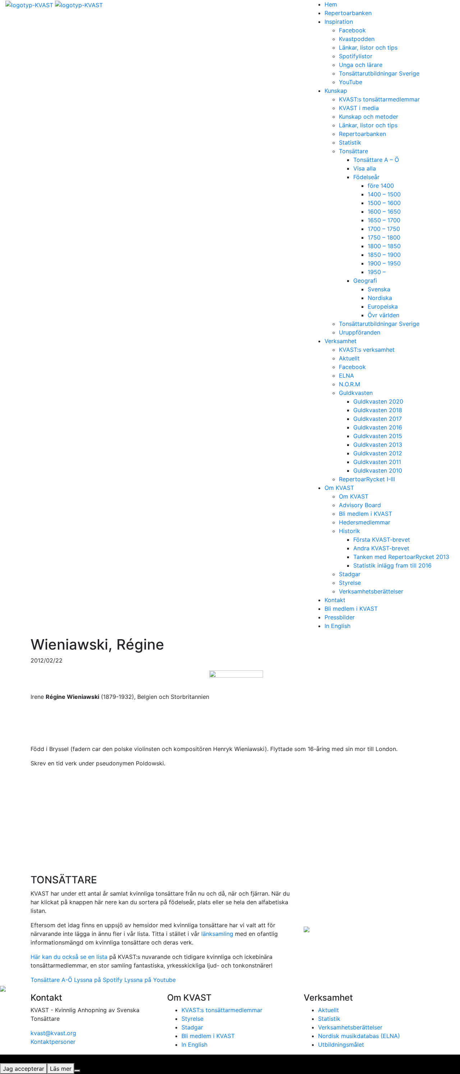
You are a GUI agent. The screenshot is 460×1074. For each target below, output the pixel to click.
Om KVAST (339, 487)
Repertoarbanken (348, 13)
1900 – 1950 (384, 263)
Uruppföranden (359, 332)
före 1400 (381, 185)
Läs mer (61, 1068)
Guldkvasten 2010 (377, 470)
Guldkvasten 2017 (377, 418)
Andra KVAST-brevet (381, 548)
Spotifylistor (355, 56)
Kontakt (335, 600)
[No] (77, 1071)
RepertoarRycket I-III (367, 479)
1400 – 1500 (384, 194)
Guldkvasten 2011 (377, 461)
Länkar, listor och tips (368, 47)
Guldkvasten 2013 (377, 444)
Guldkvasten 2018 (377, 410)
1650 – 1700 (384, 220)
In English (337, 625)
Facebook (352, 30)
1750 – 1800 (384, 237)
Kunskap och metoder (368, 116)
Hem (331, 4)
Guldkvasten (356, 392)
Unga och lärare (360, 64)
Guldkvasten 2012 (377, 453)
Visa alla (364, 168)
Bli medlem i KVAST (365, 513)
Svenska (379, 289)
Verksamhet (340, 341)
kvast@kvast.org (53, 1033)
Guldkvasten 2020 (378, 401)
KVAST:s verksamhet (367, 349)
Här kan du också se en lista (69, 956)
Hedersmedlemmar (364, 522)
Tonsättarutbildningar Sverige (379, 73)
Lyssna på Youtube (150, 979)
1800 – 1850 (384, 246)
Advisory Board (360, 505)
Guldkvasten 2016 (377, 427)
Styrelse (350, 582)
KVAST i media (359, 108)
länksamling (217, 933)
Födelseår (366, 177)
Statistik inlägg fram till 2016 (392, 565)
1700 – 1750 (384, 228)
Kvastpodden (356, 38)
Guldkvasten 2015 (377, 436)
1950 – (377, 272)
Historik (349, 530)
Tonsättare (353, 151)
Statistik (350, 142)
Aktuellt (349, 358)
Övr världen (383, 315)
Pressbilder (340, 617)
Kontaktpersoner (53, 1041)
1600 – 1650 (384, 211)
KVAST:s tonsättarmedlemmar (379, 99)
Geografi (365, 280)
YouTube (350, 82)
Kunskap (336, 90)
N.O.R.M (349, 384)
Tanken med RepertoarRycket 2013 (401, 556)
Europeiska (383, 306)
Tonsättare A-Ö (51, 979)
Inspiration (339, 21)
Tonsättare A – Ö (376, 159)
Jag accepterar (23, 1068)
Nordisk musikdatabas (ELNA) (359, 1035)
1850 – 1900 (384, 254)
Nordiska (380, 297)
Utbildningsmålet (341, 1044)
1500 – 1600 (384, 202)
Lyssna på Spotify (98, 979)
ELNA (346, 375)
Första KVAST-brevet (381, 539)
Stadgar (349, 574)
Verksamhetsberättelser (371, 591)
